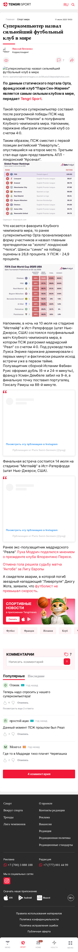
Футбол (10, 630)
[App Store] (5, 898)
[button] (70, 944)
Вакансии (45, 824)
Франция (29, 630)
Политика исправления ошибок (39, 925)
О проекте (45, 803)
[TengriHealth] (54, 945)
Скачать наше (12, 891)
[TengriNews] (8, 945)
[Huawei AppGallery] (39, 898)
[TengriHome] (38, 944)
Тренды (8, 817)
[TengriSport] (23, 945)
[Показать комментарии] (59, 60)
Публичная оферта (39, 931)
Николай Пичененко (22, 49)
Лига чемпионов (14, 824)
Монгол (15, 747)
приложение (29, 891)
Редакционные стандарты (56, 845)
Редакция (45, 831)
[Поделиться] (72, 60)
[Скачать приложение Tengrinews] (39, 610)
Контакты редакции (52, 810)
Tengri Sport (31, 99)
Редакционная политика (55, 838)
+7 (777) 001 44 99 (55, 865)
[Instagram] (6, 880)
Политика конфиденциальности (39, 919)
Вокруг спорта (13, 810)
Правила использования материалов (39, 913)
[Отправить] (67, 661)
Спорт (7, 803)
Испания (48, 630)
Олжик (14, 685)
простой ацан (19, 721)
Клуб (65, 630)
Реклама (44, 817)
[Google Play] (20, 898)
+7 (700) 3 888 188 (20, 865)
